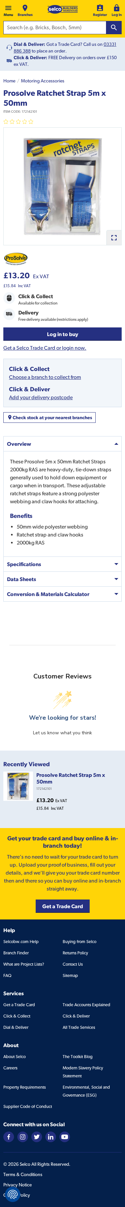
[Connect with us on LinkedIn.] (50, 1136)
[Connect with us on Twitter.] (36, 1136)
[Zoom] (113, 237)
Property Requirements (24, 1087)
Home (9, 80)
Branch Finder (16, 952)
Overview (19, 444)
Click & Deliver (76, 1016)
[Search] (114, 27)
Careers (10, 1067)
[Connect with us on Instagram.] (22, 1136)
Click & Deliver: (30, 57)
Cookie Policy (16, 1195)
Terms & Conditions (22, 1174)
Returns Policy (75, 952)
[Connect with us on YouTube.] (64, 1136)
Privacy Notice (17, 1184)
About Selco (14, 1056)
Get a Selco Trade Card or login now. (44, 348)
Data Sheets (21, 579)
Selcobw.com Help (21, 941)
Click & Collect (16, 1016)
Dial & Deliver (15, 1027)
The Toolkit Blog (78, 1056)
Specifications (24, 564)
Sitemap (70, 975)
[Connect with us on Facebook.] (8, 1136)
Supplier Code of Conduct (27, 1106)
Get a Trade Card (19, 1004)
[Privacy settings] (12, 1194)
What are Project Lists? (23, 964)
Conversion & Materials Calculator (48, 594)
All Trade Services (79, 1027)
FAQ (7, 975)
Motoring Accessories (42, 80)
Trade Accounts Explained (86, 1004)
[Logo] (63, 9)
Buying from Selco (79, 941)
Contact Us (73, 964)
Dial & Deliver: (29, 44)
